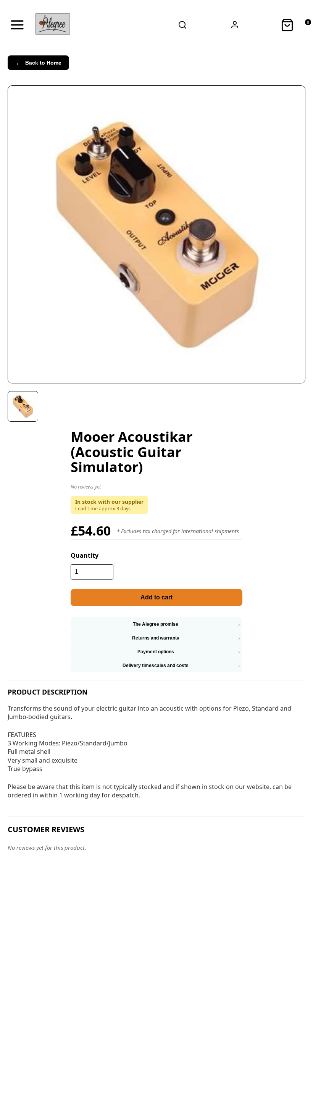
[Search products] (182, 24)
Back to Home (38, 63)
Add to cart (156, 597)
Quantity (84, 555)
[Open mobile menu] (17, 24)
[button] (156, 488)
